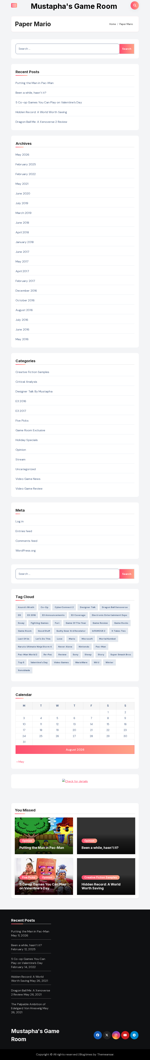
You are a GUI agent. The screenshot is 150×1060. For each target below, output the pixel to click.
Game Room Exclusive (30, 430)
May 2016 (22, 339)
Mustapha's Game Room (74, 6)
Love (59, 638)
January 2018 (25, 242)
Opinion (21, 450)
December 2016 (26, 291)
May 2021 (22, 184)
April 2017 (22, 271)
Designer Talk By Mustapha (34, 391)
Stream (20, 459)
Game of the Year (76, 623)
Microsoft (87, 638)
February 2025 (26, 164)
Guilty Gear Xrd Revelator (71, 630)
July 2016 (22, 320)
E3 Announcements (53, 615)
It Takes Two (119, 630)
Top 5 (21, 662)
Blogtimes (85, 1054)
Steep (88, 654)
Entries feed (24, 531)
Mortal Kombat (107, 638)
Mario (72, 638)
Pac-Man (101, 646)
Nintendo (84, 646)
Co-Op (44, 607)
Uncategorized (26, 469)
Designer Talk (87, 607)
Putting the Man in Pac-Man (35, 83)
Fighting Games (39, 623)
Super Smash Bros (120, 654)
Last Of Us (23, 638)
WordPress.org (26, 550)
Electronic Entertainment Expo (109, 615)
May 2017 (22, 261)
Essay (21, 623)
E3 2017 (21, 411)
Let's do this (43, 638)
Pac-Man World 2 (27, 654)
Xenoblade (24, 670)
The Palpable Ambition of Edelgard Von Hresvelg (28, 1006)
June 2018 (22, 223)
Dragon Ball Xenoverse (115, 607)
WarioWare (81, 662)
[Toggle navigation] (14, 5)
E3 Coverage (78, 615)
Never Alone (65, 646)
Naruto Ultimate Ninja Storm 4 (35, 646)
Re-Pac (48, 654)
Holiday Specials (27, 440)
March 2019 (23, 213)
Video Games (61, 662)
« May (20, 762)
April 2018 (22, 232)
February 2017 (25, 281)
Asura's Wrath (26, 607)
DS (19, 615)
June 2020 (23, 193)
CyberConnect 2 (64, 607)
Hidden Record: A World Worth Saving (41, 112)
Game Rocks (121, 623)
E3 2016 (21, 401)
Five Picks (22, 420)
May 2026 (22, 155)
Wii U (96, 662)
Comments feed (27, 541)
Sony (75, 654)
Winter (109, 662)
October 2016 (25, 300)
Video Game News (28, 479)
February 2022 (26, 174)
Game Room (24, 630)
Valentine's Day (39, 662)
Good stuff (44, 630)
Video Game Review (29, 488)
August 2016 (24, 310)
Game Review (100, 623)
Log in (20, 521)
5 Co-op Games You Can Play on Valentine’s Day (49, 102)
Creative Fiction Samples (32, 372)
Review (62, 654)
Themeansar (105, 1054)
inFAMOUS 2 (98, 630)
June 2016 (22, 329)
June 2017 (22, 252)
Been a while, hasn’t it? (31, 93)
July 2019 (22, 203)
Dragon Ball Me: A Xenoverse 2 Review (41, 122)
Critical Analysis (26, 382)
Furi (57, 623)
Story (101, 654)
